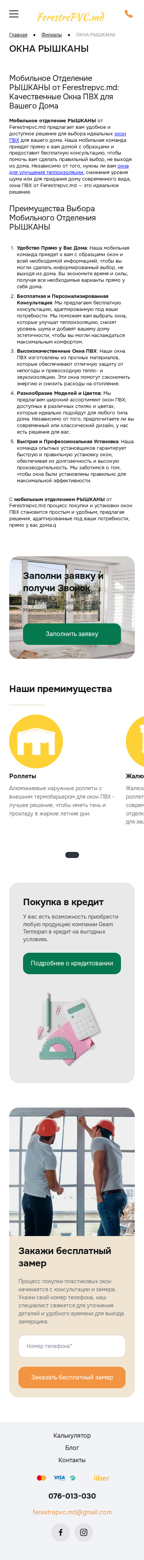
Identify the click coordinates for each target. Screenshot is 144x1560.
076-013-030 (72, 1496)
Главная (18, 35)
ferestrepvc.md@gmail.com (72, 1512)
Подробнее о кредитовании (72, 963)
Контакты (72, 1460)
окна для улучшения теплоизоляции (69, 169)
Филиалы (51, 35)
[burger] (13, 14)
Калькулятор (72, 1436)
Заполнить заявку (72, 634)
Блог (72, 1448)
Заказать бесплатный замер (72, 1377)
